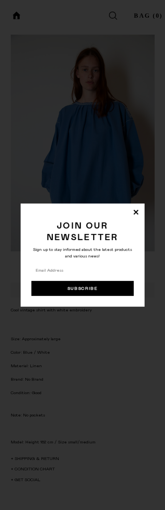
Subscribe (83, 288)
